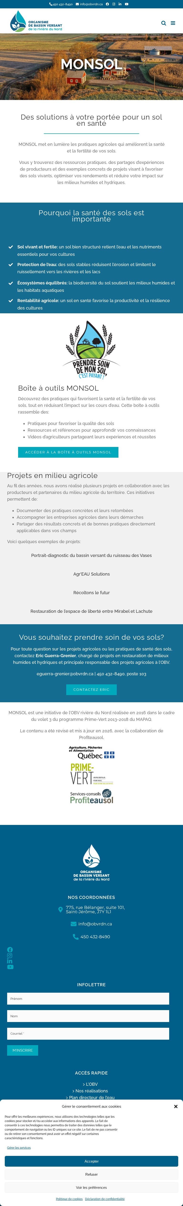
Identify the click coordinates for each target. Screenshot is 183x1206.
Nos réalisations (92, 1090)
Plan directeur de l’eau (92, 1097)
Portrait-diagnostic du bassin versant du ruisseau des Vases (91, 555)
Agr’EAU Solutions (91, 574)
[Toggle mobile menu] (173, 23)
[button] (175, 1106)
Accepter (92, 1161)
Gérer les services (19, 1147)
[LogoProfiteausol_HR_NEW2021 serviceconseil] (91, 789)
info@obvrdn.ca (91, 4)
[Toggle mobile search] (163, 23)
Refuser (91, 1174)
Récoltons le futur (91, 592)
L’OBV (92, 1084)
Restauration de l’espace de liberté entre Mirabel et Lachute (91, 611)
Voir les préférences (91, 1187)
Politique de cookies (69, 1199)
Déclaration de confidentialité (105, 1199)
